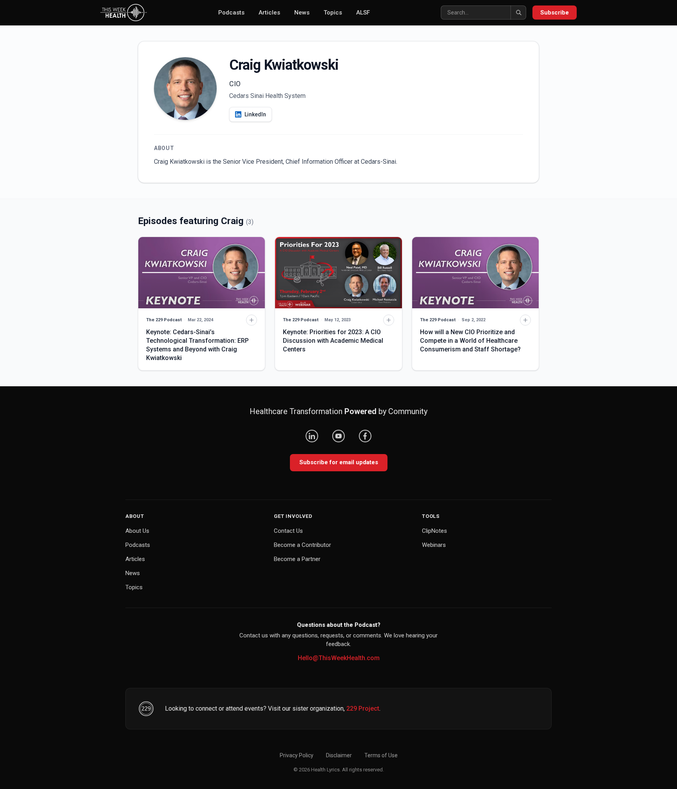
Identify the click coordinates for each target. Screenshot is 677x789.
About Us (137, 530)
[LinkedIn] (311, 436)
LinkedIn (255, 114)
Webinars (434, 544)
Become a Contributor (302, 544)
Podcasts (231, 12)
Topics (333, 12)
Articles (269, 12)
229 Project (362, 708)
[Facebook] (365, 436)
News (302, 12)
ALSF (363, 12)
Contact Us (288, 530)
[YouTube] (338, 436)
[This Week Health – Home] (123, 12)
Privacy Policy (296, 755)
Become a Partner (297, 559)
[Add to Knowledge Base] (251, 320)
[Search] (518, 12)
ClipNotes (434, 530)
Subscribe (554, 12)
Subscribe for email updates (338, 462)
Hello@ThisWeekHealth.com (339, 658)
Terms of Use (381, 755)
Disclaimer (339, 755)
